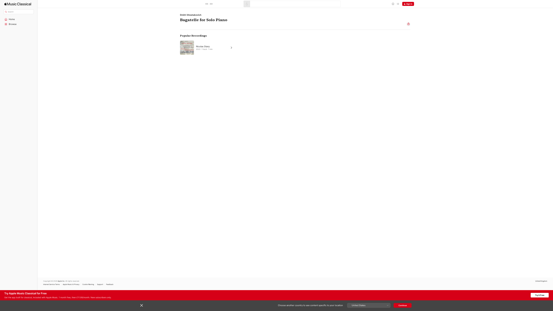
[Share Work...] (408, 24)
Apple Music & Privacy (71, 284)
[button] (19, 19)
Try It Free (539, 295)
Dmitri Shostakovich (190, 15)
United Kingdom (541, 281)
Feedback (109, 284)
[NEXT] (211, 4)
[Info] (393, 4)
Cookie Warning (88, 284)
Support (100, 284)
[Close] (141, 305)
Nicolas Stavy (203, 46)
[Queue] (398, 4)
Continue (402, 305)
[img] (17, 4)
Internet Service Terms (51, 284)
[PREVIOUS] (206, 4)
